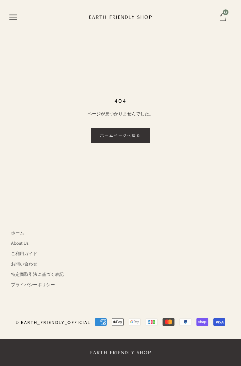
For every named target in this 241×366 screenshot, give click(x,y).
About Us (20, 243)
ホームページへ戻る (120, 135)
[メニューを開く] (13, 17)
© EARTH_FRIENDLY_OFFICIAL (53, 322)
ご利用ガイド (24, 253)
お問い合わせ (24, 264)
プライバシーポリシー (33, 284)
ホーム (17, 233)
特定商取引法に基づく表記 (37, 274)
